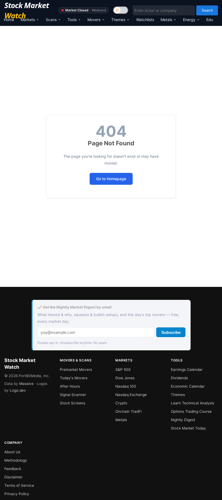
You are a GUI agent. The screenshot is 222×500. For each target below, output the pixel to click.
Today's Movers (73, 378)
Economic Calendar (188, 386)
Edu (209, 19)
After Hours (70, 386)
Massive (26, 383)
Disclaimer (13, 477)
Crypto (121, 403)
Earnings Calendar (187, 369)
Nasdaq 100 (125, 386)
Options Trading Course (191, 411)
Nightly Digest (183, 420)
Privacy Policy (16, 494)
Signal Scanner (73, 394)
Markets (28, 19)
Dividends (179, 378)
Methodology (15, 460)
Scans (51, 19)
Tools (72, 19)
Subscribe (171, 332)
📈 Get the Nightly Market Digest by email (74, 307)
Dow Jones (125, 378)
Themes (118, 19)
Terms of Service (19, 485)
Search (207, 10)
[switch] (120, 10)
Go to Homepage (111, 178)
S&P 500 (123, 369)
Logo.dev (18, 390)
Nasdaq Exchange (131, 394)
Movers (93, 19)
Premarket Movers (76, 369)
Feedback (12, 469)
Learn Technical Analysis (192, 403)
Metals (166, 19)
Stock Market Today (188, 428)
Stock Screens (72, 403)
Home (9, 19)
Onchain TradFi (128, 411)
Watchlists (145, 19)
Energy (189, 19)
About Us (12, 452)
